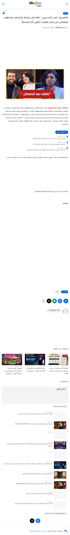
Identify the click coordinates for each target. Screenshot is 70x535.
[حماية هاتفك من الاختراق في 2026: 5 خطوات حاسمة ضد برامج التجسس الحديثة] (60, 465)
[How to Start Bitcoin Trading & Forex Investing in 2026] (60, 415)
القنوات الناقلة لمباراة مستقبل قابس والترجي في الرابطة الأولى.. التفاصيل (13, 371)
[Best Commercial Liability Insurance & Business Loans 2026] (60, 505)
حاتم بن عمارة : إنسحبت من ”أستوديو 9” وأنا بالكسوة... (48, 138)
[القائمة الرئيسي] (66, 4)
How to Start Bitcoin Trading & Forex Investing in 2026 (35, 414)
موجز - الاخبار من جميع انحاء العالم (40, 531)
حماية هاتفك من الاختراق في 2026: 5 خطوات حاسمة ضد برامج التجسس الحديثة (28, 464)
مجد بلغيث (39, 111)
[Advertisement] (35, 49)
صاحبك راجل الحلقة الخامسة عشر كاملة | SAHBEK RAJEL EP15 (34, 424)
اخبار (65, 13)
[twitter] (32, 520)
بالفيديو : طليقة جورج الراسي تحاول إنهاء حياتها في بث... (48, 144)
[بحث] (3, 4)
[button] (60, 301)
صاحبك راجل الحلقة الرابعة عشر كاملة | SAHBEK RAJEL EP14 (34, 484)
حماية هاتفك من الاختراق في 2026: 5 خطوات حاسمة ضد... (35, 370)
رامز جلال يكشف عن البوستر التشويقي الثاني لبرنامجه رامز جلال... (45, 150)
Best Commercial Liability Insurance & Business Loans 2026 (34, 504)
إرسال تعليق (61, 389)
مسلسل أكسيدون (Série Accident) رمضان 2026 (38, 474)
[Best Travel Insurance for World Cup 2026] (60, 495)
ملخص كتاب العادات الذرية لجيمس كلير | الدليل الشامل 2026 (58, 371)
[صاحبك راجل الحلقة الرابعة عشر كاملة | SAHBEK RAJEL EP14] (60, 485)
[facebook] (38, 520)
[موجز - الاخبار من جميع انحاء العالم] (35, 4)
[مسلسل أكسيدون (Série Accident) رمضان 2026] (60, 475)
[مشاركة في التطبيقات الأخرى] (43, 301)
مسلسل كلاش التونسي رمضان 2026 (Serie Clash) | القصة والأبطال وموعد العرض (30, 445)
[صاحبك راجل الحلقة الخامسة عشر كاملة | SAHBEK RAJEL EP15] (60, 425)
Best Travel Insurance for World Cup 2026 (39, 494)
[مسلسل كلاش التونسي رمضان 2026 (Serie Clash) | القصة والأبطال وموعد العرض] (60, 445)
